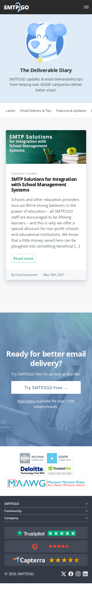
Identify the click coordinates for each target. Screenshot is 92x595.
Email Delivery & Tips (35, 110)
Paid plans (26, 401)
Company (11, 518)
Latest (10, 110)
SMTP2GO (16, 7)
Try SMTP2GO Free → (46, 387)
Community (12, 511)
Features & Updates (71, 110)
